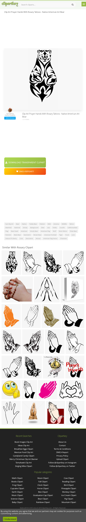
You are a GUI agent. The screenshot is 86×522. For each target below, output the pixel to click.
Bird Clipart (69, 485)
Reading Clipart (68, 481)
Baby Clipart (17, 502)
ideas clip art (23, 445)
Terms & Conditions (62, 449)
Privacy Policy (62, 455)
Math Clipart (17, 478)
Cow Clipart (69, 478)
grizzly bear (34, 231)
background (34, 228)
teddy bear (33, 224)
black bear (17, 235)
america (56, 224)
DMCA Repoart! (26, 171)
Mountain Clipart (69, 502)
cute (21, 238)
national (17, 228)
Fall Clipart (42, 481)
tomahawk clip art (24, 462)
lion (73, 235)
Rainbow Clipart (43, 502)
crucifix (62, 228)
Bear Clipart (43, 498)
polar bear (73, 231)
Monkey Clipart (68, 492)
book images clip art (24, 442)
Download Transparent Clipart (26, 162)
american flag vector (50, 238)
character (63, 238)
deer (42, 228)
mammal (8, 228)
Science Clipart (17, 498)
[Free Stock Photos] (9, 4)
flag (6, 231)
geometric (27, 235)
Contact (62, 445)
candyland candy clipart (23, 455)
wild (49, 224)
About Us (62, 442)
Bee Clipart (43, 492)
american (24, 231)
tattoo (72, 224)
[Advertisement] (43, 31)
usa (48, 228)
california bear (72, 228)
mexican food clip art (23, 452)
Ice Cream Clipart (68, 495)
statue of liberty (11, 238)
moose (38, 238)
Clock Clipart (43, 485)
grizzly (25, 228)
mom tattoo (63, 231)
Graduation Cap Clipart (43, 495)
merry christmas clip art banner (24, 459)
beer (17, 224)
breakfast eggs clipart (23, 449)
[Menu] (84, 4)
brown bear (37, 235)
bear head (14, 231)
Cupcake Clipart (17, 488)
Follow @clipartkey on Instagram (62, 462)
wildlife (64, 224)
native (24, 224)
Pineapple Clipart (68, 488)
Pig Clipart (68, 498)
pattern (42, 224)
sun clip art (9, 224)
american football (50, 235)
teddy (55, 228)
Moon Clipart (43, 478)
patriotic (8, 235)
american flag (45, 231)
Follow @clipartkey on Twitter (62, 466)
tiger (60, 235)
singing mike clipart (23, 466)
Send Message (10, 118)
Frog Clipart (17, 485)
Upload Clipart (62, 459)
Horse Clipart (43, 488)
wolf (54, 231)
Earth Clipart (17, 492)
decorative (29, 238)
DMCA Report (62, 452)
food (67, 235)
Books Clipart (17, 481)
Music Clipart (17, 495)
